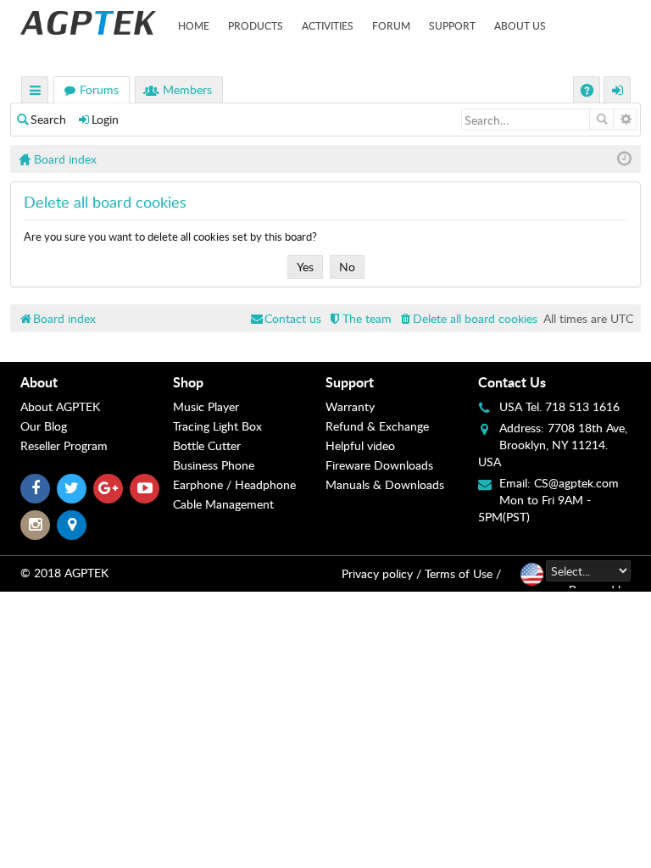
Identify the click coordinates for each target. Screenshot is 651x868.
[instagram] (35, 525)
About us (520, 25)
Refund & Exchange (377, 426)
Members (187, 89)
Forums (99, 89)
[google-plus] (108, 489)
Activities (327, 25)
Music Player (206, 406)
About (39, 382)
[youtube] (144, 489)
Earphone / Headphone (234, 484)
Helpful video (360, 445)
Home (193, 25)
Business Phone (213, 465)
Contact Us (512, 382)
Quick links (35, 92)
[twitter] (71, 489)
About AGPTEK (60, 406)
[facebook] (35, 489)
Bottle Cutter (207, 445)
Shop (188, 382)
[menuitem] (467, 318)
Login (105, 119)
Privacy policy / (381, 573)
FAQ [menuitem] (588, 92)
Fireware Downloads (379, 465)
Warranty (350, 406)
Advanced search (625, 119)
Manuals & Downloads (385, 484)
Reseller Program (64, 445)
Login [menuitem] (618, 92)
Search (48, 119)
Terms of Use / (463, 573)
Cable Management (223, 504)
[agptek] (88, 23)
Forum (391, 25)
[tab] (96, 382)
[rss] (71, 525)
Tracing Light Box (217, 426)
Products (255, 25)
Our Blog (43, 426)
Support (452, 25)
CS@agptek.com (576, 483)
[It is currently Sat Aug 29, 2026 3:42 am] (624, 159)
